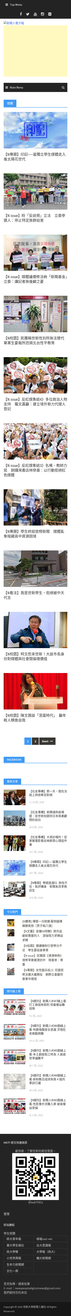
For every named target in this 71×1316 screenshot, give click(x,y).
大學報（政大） (46, 1252)
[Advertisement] (35, 51)
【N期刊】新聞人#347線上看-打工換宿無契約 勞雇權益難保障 (48, 1005)
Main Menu (16, 87)
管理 (6, 1214)
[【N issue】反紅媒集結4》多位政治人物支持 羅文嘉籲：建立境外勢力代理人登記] (35, 375)
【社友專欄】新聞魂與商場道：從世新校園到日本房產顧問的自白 (48, 816)
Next (45, 741)
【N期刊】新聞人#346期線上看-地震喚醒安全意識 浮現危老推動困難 (47, 1029)
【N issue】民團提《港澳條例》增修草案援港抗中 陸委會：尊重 (42, 960)
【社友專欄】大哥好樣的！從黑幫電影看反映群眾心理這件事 (48, 841)
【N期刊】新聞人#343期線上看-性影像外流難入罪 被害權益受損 (47, 1104)
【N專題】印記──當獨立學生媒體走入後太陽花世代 (48, 863)
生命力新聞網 (15, 1264)
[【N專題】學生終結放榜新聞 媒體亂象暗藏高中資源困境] (35, 507)
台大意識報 (43, 1245)
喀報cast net (44, 1239)
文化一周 (12, 1271)
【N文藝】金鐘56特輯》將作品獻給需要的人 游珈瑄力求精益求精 (42, 935)
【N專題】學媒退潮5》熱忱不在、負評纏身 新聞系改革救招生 (48, 886)
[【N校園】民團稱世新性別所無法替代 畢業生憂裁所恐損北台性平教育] (35, 314)
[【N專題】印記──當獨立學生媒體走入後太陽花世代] (35, 130)
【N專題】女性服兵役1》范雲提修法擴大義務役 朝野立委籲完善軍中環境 (43, 974)
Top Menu (16, 4)
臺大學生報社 (15, 1245)
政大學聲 (12, 1252)
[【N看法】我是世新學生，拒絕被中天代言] (35, 568)
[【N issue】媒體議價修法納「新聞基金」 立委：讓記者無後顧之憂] (35, 252)
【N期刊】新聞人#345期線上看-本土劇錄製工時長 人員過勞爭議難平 (47, 1054)
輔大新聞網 (43, 1258)
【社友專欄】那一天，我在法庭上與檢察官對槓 (48, 793)
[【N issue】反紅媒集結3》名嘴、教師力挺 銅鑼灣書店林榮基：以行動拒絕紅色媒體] (35, 441)
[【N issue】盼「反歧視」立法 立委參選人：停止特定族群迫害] (35, 191)
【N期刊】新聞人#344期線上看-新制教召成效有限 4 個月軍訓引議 (47, 1079)
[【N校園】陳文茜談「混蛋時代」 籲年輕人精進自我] (35, 691)
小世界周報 (14, 1258)
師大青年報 (14, 1239)
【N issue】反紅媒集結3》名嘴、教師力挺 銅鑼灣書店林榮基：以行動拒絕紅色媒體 (35, 470)
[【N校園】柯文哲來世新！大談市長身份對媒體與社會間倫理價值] (35, 629)
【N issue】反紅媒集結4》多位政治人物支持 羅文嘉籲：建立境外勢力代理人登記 (35, 404)
